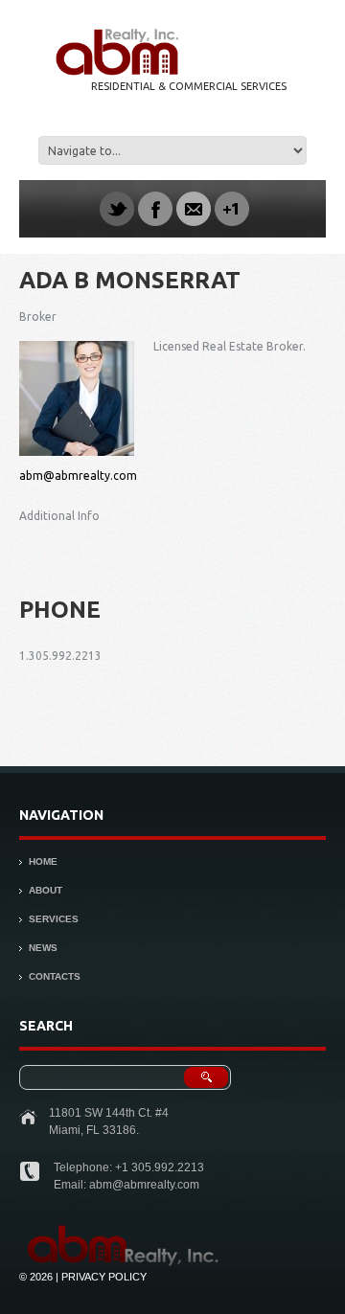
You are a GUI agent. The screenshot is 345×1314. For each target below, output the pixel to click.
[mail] (193, 208)
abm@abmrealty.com (78, 475)
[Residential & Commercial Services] (125, 1230)
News (43, 947)
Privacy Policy (104, 1276)
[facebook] (155, 208)
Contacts (54, 976)
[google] (232, 208)
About (45, 890)
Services (54, 919)
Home (43, 861)
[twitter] (117, 208)
